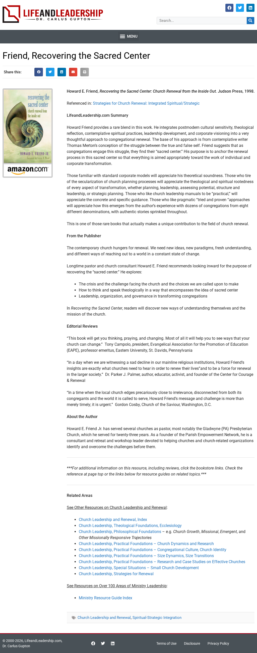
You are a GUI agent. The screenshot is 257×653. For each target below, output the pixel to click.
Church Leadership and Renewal (104, 617)
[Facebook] (229, 8)
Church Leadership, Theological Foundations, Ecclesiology (130, 525)
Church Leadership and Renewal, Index (113, 519)
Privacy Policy (218, 643)
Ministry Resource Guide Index (105, 598)
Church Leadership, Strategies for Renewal (116, 573)
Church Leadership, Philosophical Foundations (120, 531)
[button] (128, 36)
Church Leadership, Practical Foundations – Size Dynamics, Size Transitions (146, 555)
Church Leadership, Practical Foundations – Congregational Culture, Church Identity (152, 549)
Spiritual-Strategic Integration (157, 617)
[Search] (250, 20)
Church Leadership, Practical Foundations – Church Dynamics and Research (146, 543)
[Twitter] (240, 8)
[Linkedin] (250, 8)
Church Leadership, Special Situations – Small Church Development (139, 567)
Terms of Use (166, 643)
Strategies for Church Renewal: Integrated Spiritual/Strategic (146, 103)
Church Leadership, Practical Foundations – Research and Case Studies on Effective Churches (162, 561)
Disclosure (192, 643)
